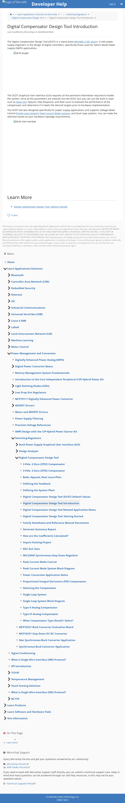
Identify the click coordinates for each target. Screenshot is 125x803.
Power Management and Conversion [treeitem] (33, 353)
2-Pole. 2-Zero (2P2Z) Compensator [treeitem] (44, 464)
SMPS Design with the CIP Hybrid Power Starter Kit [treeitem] (46, 431)
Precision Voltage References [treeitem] (33, 425)
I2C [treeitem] (13, 301)
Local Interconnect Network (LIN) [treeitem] (31, 333)
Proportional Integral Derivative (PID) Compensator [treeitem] (54, 581)
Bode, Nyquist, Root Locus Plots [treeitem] (42, 477)
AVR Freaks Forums (17, 767)
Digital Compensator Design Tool (28, 17)
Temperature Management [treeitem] (27, 679)
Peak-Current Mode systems (55, 113)
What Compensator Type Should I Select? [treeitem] (48, 620)
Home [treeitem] (10, 262)
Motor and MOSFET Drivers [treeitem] (31, 412)
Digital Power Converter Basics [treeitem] (34, 366)
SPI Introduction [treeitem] (21, 666)
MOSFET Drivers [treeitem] (24, 405)
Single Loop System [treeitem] (34, 594)
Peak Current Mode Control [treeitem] (40, 561)
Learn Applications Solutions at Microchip (37, 14)
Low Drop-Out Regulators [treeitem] (30, 392)
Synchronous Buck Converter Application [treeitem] (44, 646)
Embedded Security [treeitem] (23, 288)
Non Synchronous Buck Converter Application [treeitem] (47, 640)
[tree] (62, 262)
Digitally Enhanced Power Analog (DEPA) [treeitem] (39, 359)
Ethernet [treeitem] (16, 294)
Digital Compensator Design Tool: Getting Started (40, 206)
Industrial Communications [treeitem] (28, 307)
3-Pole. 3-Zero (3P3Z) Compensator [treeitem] (44, 470)
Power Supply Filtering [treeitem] (29, 418)
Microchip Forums (17, 764)
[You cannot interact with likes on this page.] (8, 215)
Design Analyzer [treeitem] (29, 451)
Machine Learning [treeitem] (22, 340)
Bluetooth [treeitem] (17, 275)
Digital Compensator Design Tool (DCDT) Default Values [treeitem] (56, 496)
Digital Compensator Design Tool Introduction (71, 17)
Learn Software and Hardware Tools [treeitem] (29, 711)
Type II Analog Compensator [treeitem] (40, 607)
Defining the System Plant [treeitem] (39, 490)
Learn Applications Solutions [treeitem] (24, 268)
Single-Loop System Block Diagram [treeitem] (44, 601)
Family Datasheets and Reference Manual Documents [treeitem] (56, 522)
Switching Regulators (77, 14)
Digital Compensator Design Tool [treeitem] (39, 457)
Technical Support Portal (20, 783)
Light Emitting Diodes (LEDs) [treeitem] (32, 385)
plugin (94, 41)
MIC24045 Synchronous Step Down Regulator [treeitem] (50, 555)
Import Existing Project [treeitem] (37, 542)
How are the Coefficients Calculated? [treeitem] (45, 535)
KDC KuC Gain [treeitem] (31, 548)
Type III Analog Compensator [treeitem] (40, 614)
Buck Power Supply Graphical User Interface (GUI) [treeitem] (49, 444)
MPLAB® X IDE (82, 41)
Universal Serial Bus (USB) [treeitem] (27, 314)
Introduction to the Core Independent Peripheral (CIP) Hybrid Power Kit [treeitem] (59, 379)
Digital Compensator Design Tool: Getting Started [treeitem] (53, 516)
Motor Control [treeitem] (20, 346)
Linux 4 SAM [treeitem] (18, 320)
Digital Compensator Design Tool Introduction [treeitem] (51, 503)
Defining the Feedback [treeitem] (36, 483)
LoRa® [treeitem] (15, 327)
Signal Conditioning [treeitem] (23, 653)
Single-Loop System (27, 113)
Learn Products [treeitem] (16, 705)
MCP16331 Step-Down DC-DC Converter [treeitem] (43, 633)
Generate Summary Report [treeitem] (39, 529)
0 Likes (14, 215)
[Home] (11, 14)
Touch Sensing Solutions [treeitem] (25, 685)
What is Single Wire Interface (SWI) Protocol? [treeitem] (38, 659)
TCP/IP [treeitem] (15, 672)
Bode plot (21, 101)
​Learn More (12, 742)
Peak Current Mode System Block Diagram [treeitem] (49, 568)
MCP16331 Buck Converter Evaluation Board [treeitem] (46, 627)
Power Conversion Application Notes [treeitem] (45, 575)
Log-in (112, 4)
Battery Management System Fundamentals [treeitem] (42, 372)
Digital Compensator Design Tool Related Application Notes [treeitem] (59, 509)
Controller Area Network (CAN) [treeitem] (30, 281)
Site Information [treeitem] (17, 718)
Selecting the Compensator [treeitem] (39, 588)
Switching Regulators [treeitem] (28, 438)
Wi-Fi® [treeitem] (15, 698)
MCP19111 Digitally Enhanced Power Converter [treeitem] (44, 399)
